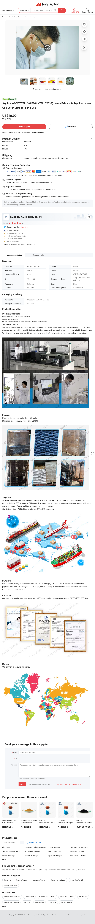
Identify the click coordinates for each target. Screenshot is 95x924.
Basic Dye (7, 880)
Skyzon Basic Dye (8, 855)
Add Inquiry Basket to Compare (47, 89)
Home (4, 17)
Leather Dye (39, 902)
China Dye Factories (67, 897)
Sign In (5, 244)
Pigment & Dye (22, 17)
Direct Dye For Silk (76, 880)
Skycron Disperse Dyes (10, 851)
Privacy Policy (82, 915)
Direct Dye (33, 17)
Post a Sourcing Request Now (69, 784)
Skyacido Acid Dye (54, 851)
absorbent (6, 847)
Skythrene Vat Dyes (77, 851)
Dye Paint (27, 902)
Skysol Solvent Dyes (55, 855)
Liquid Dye (52, 902)
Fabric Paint (29, 897)
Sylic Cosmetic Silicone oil (79, 847)
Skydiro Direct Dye (31, 855)
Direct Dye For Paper (58, 880)
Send (22, 784)
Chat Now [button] (72, 127)
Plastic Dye (83, 897)
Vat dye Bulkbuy (67, 902)
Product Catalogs (34, 842)
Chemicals (12, 17)
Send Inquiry (24, 127)
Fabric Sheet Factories (12, 897)
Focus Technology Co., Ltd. (32, 915)
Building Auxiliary (54, 847)
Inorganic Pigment (39, 880)
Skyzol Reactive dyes (32, 851)
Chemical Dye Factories (47, 897)
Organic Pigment (22, 880)
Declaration (71, 915)
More (4, 907)
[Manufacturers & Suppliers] (47, 4)
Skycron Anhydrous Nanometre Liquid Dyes (36, 847)
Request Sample (38, 132)
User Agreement (60, 915)
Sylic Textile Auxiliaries (78, 855)
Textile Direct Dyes (10, 886)
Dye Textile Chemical (11, 902)
